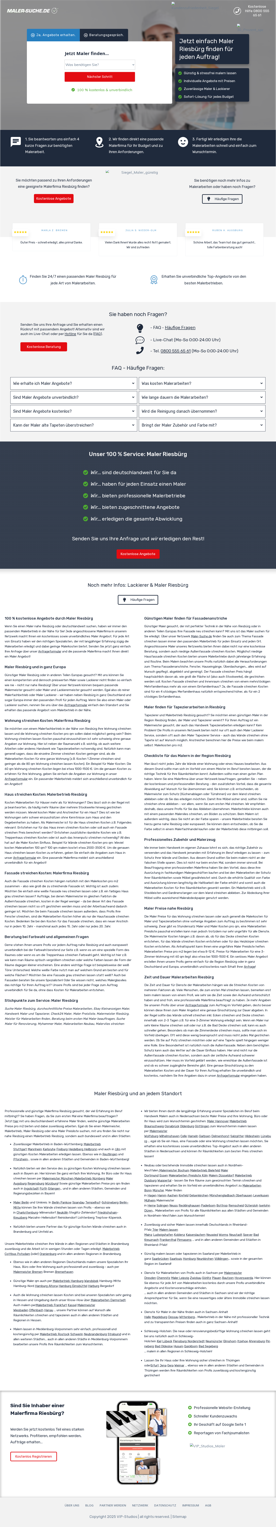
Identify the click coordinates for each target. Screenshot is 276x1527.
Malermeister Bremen (28, 1272)
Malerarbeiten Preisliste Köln (188, 1175)
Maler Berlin (21, 1202)
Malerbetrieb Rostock (55, 1334)
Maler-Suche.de (201, 636)
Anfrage (249, 967)
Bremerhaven (64, 1272)
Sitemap (179, 1516)
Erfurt (155, 1365)
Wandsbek (91, 1281)
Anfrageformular (49, 651)
